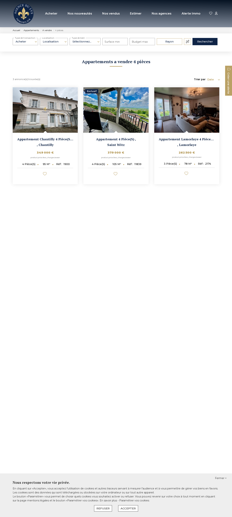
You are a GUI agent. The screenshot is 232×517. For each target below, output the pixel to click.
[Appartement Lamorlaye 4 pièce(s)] (186, 110)
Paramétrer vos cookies (134, 500)
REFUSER (103, 508)
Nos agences (161, 13)
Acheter (51, 13)
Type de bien (78, 37)
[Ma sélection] (210, 13)
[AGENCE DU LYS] (23, 13)
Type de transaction (25, 37)
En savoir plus (109, 500)
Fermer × (221, 478)
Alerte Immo (191, 13)
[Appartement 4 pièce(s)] (115, 110)
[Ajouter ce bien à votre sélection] (45, 174)
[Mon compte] (216, 13)
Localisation (48, 37)
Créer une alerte (228, 83)
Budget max (140, 41)
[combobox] (25, 41)
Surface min (112, 41)
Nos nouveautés (80, 13)
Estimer (136, 13)
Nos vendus (111, 13)
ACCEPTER (128, 508)
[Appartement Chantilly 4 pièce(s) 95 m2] (45, 110)
